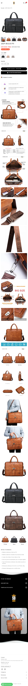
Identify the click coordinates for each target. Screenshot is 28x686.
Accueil (2, 8)
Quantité (3, 61)
